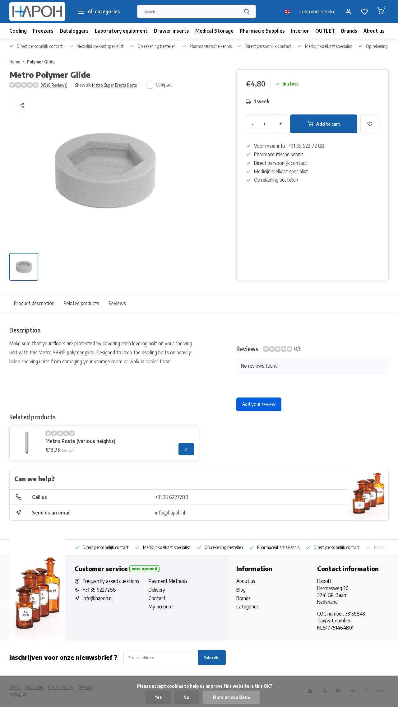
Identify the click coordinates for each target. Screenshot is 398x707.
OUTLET (325, 31)
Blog (241, 590)
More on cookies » (231, 697)
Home (14, 61)
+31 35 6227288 (171, 497)
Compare (164, 84)
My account (161, 606)
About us (374, 31)
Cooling (18, 31)
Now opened (144, 568)
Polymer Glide (41, 61)
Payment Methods (168, 581)
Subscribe (212, 657)
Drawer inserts (171, 31)
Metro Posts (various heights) (80, 441)
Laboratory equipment (121, 31)
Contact (157, 598)
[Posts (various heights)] (26, 442)
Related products (81, 303)
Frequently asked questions (111, 581)
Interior (300, 31)
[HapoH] (37, 11)
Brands (349, 31)
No (186, 697)
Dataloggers (74, 31)
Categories (247, 606)
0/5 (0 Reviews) (53, 85)
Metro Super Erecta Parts (114, 85)
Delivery (157, 590)
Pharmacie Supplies (262, 31)
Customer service (317, 11)
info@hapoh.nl (170, 512)
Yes (158, 697)
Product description (34, 303)
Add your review (259, 404)
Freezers (43, 31)
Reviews (117, 303)
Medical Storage (214, 31)
